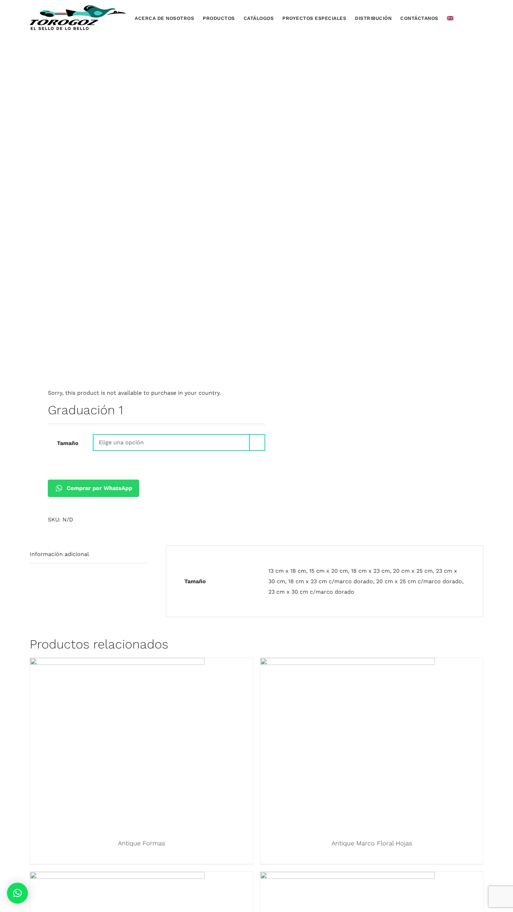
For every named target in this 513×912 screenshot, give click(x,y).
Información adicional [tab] (59, 554)
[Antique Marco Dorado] (117, 877)
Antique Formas (141, 843)
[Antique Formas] (117, 663)
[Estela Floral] (347, 877)
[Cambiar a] (450, 17)
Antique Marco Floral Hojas (372, 843)
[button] (473, 17)
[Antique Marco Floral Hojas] (347, 663)
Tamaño (68, 443)
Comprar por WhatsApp (99, 488)
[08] (138, 256)
